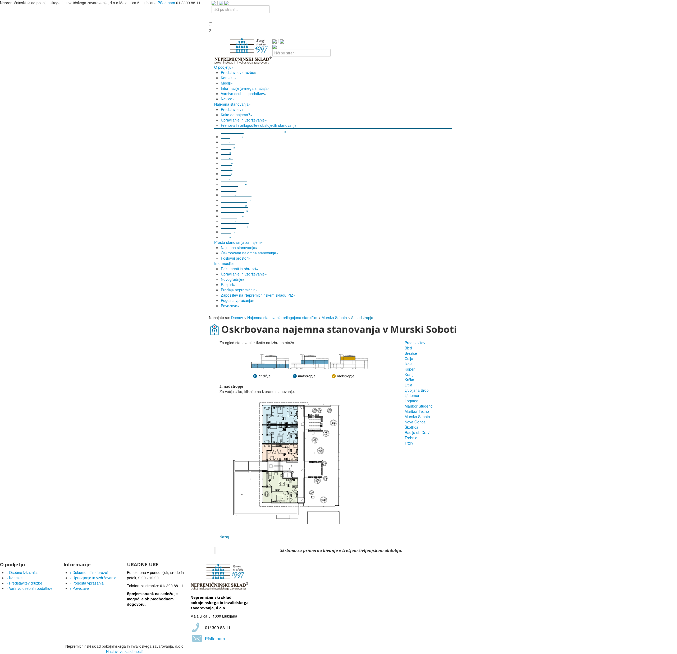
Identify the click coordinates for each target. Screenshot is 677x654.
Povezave (79, 588)
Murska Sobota (334, 317)
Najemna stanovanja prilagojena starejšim (282, 317)
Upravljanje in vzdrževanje (93, 577)
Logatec (411, 400)
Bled (408, 348)
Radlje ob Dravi (417, 432)
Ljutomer (412, 395)
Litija (408, 384)
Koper (410, 369)
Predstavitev (415, 342)
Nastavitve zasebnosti (124, 651)
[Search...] (274, 46)
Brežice (411, 353)
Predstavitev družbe (24, 583)
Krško (409, 379)
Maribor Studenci (419, 406)
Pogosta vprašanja (87, 583)
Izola (409, 363)
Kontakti (14, 577)
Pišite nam (166, 2)
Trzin (409, 443)
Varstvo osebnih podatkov (29, 588)
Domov (237, 317)
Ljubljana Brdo (417, 390)
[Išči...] (226, 2)
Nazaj (224, 536)
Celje (409, 358)
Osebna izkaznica (23, 572)
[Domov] (243, 50)
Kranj (409, 374)
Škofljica (411, 427)
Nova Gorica (415, 421)
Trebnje (411, 437)
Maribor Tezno (417, 411)
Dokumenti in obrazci (89, 572)
